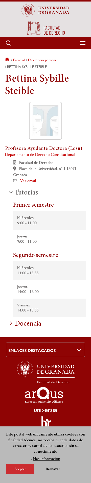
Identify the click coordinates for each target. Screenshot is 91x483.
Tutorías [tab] (26, 193)
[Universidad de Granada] (45, 10)
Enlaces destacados (32, 350)
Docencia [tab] (28, 324)
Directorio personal (42, 60)
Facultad (19, 60)
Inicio (7, 59)
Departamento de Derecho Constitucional (40, 154)
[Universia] (45, 410)
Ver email (28, 180)
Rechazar (53, 469)
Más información (46, 458)
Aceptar (20, 469)
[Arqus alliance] (44, 395)
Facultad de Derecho (53, 382)
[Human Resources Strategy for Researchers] (45, 424)
